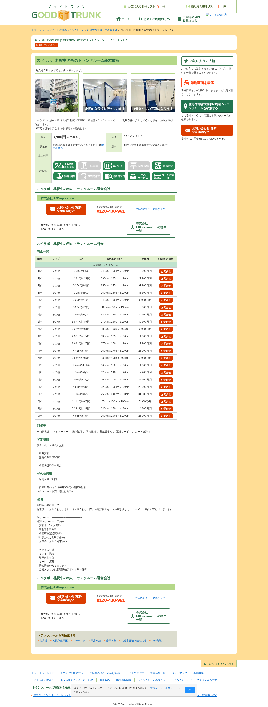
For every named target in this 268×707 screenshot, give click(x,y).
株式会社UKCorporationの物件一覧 (151, 227)
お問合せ (166, 271)
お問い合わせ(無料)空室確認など (70, 209)
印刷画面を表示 (202, 83)
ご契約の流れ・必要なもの (150, 209)
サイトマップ (179, 673)
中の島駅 (157, 640)
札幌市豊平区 (94, 30)
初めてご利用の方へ (72, 673)
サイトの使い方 (135, 673)
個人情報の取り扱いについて (77, 680)
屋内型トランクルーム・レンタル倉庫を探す (59, 695)
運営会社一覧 (157, 673)
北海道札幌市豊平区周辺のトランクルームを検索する (209, 106)
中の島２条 (111, 30)
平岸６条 (96, 640)
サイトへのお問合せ (42, 680)
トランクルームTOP (42, 30)
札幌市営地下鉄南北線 (133, 640)
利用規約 (105, 680)
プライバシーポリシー (162, 688)
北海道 (43, 640)
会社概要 (198, 673)
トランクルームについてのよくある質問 (194, 680)
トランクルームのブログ (151, 680)
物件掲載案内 (123, 680)
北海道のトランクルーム (70, 30)
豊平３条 (111, 640)
